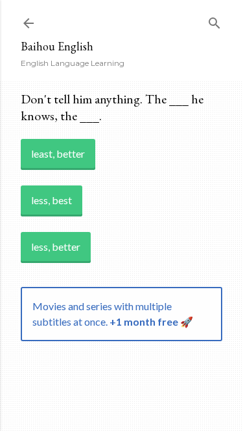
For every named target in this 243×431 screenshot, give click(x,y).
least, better (58, 153)
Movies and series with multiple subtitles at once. (112, 314)
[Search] (214, 20)
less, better (55, 246)
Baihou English (57, 46)
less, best (51, 200)
